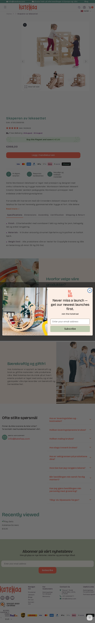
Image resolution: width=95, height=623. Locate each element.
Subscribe (70, 328)
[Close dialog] (90, 290)
